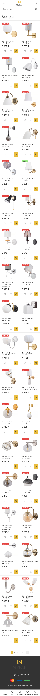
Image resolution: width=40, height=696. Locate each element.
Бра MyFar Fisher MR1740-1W (7, 423)
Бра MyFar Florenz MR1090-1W (28, 423)
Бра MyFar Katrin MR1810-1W (7, 562)
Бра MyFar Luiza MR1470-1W (27, 631)
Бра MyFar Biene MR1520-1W (27, 145)
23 (22, 652)
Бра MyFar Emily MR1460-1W (7, 388)
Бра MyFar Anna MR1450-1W (7, 111)
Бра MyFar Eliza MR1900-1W (27, 354)
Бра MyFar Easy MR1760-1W (7, 319)
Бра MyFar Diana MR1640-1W (27, 283)
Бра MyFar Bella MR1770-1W (7, 145)
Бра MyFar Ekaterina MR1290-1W (8, 354)
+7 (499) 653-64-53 (20, 674)
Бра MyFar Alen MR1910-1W (27, 42)
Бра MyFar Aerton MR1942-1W (8, 42)
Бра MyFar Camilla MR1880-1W (8, 180)
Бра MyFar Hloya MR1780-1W (27, 492)
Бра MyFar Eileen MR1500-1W (27, 319)
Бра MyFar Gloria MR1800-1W (7, 492)
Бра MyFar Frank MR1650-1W (7, 457)
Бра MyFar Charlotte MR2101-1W (29, 180)
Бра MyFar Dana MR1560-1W (27, 214)
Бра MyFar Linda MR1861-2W (27, 597)
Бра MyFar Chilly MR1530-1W (7, 214)
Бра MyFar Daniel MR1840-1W (8, 249)
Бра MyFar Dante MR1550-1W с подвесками (7, 284)
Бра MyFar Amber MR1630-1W (28, 76)
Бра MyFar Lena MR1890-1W (7, 597)
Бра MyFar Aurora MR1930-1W (28, 111)
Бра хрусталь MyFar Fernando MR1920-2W (29, 388)
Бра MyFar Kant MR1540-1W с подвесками (7, 527)
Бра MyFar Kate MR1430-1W (27, 526)
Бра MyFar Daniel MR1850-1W (28, 249)
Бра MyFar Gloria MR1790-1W (27, 457)
